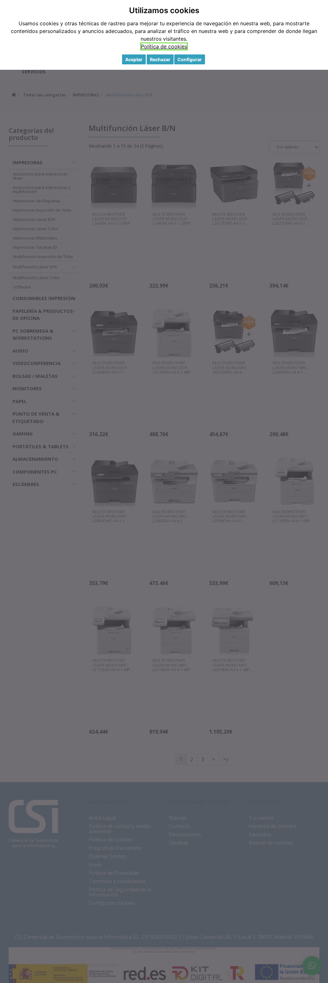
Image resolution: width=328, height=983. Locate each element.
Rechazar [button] (160, 59)
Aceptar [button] (134, 59)
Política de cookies (164, 46)
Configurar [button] (189, 59)
